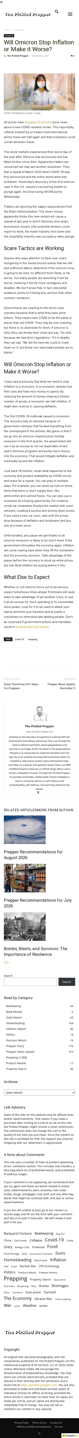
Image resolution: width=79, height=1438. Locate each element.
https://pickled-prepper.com (39, 1385)
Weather (30, 1306)
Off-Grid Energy (49, 1266)
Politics (10, 1034)
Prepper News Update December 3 (61, 686)
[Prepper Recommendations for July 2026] (39, 878)
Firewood (38, 1247)
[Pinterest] (25, 64)
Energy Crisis (22, 1247)
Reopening (23, 1286)
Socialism (17, 1292)
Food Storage (11, 1253)
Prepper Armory (48, 1272)
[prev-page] (5, 962)
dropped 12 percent (38, 122)
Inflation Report (16, 1029)
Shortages (59, 1286)
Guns (60, 1253)
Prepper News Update (20, 1052)
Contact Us (56, 1422)
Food (52, 1247)
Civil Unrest (20, 1240)
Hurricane (40, 1260)
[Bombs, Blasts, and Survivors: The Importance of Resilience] (39, 926)
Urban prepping (63, 1299)
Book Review (14, 1012)
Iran (6, 1266)
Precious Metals (16, 1040)
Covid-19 (19, 639)
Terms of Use (39, 1422)
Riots (33, 1286)
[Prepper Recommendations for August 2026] (39, 829)
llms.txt (59, 1426)
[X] (16, 64)
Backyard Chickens (18, 1233)
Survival (50, 1292)
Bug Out (60, 1233)
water (17, 1306)
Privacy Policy (21, 1422)
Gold (24, 1253)
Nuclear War (28, 1266)
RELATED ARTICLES (20, 810)
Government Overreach (41, 1253)
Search (8, 976)
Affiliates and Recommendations (34, 1426)
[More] (43, 64)
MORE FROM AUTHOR (55, 810)
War (8, 1305)
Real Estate (9, 1286)
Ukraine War (43, 1299)
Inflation (58, 1260)
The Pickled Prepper (18, 55)
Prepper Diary (15, 1046)
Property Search (16, 1069)
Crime (70, 1240)
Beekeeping (13, 1006)
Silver (7, 1292)
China (7, 1240)
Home (7, 29)
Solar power (33, 1292)
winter (43, 1306)
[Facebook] (8, 64)
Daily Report (14, 1017)
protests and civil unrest (32, 627)
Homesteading (15, 1023)
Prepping (19, 29)
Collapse (36, 1240)
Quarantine (60, 1279)
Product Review (16, 1063)
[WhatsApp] (34, 64)
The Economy (18, 1298)
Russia (44, 1286)
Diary (8, 1247)
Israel (14, 1266)
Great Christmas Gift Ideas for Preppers (21, 686)
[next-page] (8, 962)
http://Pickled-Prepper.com (39, 731)
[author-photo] (39, 721)
